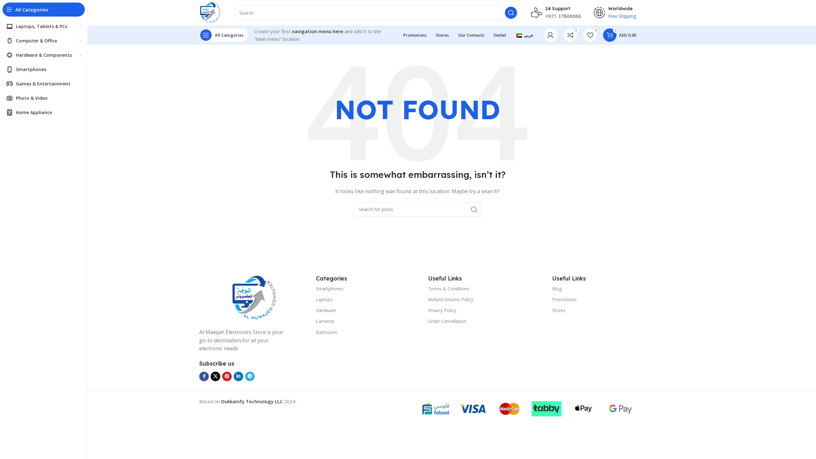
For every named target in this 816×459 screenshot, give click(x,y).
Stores (558, 310)
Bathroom (326, 332)
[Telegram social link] (250, 376)
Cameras (325, 321)
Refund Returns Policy (450, 299)
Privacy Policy (442, 310)
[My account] (550, 35)
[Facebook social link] (204, 376)
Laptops (324, 299)
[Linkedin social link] (238, 376)
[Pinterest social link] (227, 376)
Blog (557, 289)
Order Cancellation (447, 321)
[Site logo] (210, 12)
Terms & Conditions (449, 289)
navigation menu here (317, 31)
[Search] (511, 13)
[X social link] (215, 376)
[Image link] (254, 297)
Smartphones (330, 289)
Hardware (326, 310)
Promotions (564, 299)
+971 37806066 (563, 16)
